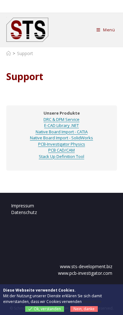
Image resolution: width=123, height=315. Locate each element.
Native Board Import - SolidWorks (61, 138)
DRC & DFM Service (61, 119)
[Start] (8, 53)
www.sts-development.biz (86, 266)
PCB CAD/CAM (61, 150)
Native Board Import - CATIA (62, 132)
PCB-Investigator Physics (61, 144)
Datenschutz (24, 212)
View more (92, 301)
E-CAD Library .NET (61, 125)
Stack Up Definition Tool (61, 156)
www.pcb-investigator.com (85, 273)
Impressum (22, 206)
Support (25, 53)
